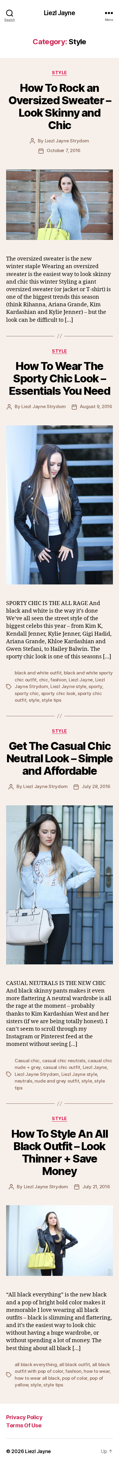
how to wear (97, 1371)
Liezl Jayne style (68, 686)
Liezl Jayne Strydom (67, 141)
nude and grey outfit (56, 1081)
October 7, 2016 (64, 150)
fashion (58, 680)
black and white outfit (38, 673)
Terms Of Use (23, 1425)
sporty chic (27, 693)
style (34, 700)
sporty (95, 686)
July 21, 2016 (96, 1187)
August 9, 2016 (96, 406)
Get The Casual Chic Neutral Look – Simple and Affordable (59, 758)
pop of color (74, 1378)
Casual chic (27, 1060)
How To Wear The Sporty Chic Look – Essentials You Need (59, 378)
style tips (51, 700)
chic (43, 680)
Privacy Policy (24, 1417)
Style (59, 72)
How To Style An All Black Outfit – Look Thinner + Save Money (59, 1152)
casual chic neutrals (63, 1060)
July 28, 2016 (96, 786)
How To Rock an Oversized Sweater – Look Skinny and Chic (59, 106)
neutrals (23, 1081)
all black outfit (74, 1364)
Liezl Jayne (59, 13)
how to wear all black (37, 1378)
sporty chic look (58, 693)
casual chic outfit (61, 1067)
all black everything (36, 1364)
